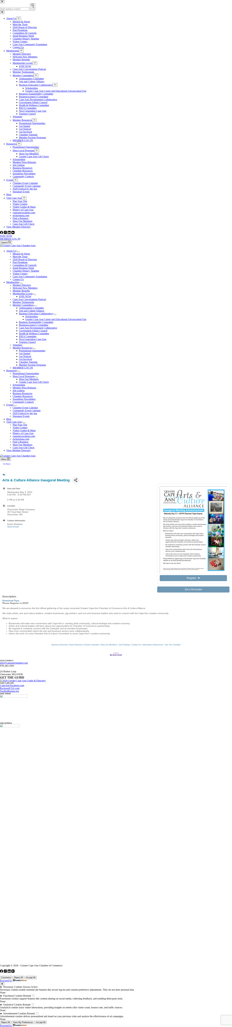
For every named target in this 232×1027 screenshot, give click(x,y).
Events (9, 404)
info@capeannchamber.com (14, 663)
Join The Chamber (173, 645)
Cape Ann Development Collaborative (38, 327)
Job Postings (124, 645)
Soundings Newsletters (24, 399)
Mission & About (21, 253)
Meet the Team (20, 256)
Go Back (6, 464)
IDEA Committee (27, 336)
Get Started (24, 353)
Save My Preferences (23, 1022)
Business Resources (22, 393)
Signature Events (21, 416)
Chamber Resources (23, 396)
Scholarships (31, 316)
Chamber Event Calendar (25, 407)
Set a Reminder (193, 589)
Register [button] (191, 578)
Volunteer (17, 345)
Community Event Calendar (27, 410)
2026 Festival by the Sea (25, 413)
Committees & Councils (24, 265)
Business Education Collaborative (36, 313)
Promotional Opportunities (32, 350)
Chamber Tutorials (28, 362)
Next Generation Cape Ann (32, 339)
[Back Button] (4, 475)
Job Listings (19, 390)
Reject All (18, 977)
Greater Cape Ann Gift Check (34, 382)
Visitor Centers (20, 273)
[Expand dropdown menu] (18, 251)
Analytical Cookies (12, 1004)
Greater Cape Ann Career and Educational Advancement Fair (55, 319)
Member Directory (22, 285)
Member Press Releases (24, 387)
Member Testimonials (23, 302)
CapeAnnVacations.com (12, 685)
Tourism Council (27, 342)
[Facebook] (2, 233)
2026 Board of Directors (25, 259)
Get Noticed (25, 356)
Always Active (30, 987)
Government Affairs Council (33, 330)
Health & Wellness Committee (34, 333)
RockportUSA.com (9, 688)
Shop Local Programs (23, 376)
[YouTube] (13, 233)
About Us (11, 251)
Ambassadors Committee (31, 308)
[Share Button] (75, 480)
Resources (11, 370)
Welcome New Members (25, 288)
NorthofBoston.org (9, 691)
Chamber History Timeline (26, 270)
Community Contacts (23, 402)
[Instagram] (6, 233)
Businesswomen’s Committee (33, 325)
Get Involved (25, 359)
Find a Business (20, 442)
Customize (6, 977)
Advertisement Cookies (14, 1013)
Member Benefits (21, 290)
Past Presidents (20, 262)
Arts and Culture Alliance (31, 310)
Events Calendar (91, 645)
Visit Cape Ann (14, 422)
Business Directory (60, 645)
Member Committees (23, 305)
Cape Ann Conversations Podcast (29, 299)
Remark (27, 995)
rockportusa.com (21, 439)
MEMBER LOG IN (10, 239)
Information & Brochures (152, 645)
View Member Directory (18, 450)
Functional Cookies (13, 995)
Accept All (30, 977)
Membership (12, 282)
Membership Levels (22, 293)
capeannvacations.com (24, 436)
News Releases (76, 645)
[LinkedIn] (9, 233)
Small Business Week (23, 268)
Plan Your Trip (20, 424)
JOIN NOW (6, 236)
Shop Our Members (29, 379)
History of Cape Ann (23, 433)
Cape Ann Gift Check (23, 447)
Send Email (13, 526)
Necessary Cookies (12, 987)
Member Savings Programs (32, 365)
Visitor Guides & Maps (24, 430)
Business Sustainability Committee (36, 322)
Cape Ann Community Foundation (30, 276)
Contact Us (18, 279)
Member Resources (22, 347)
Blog (8, 419)
